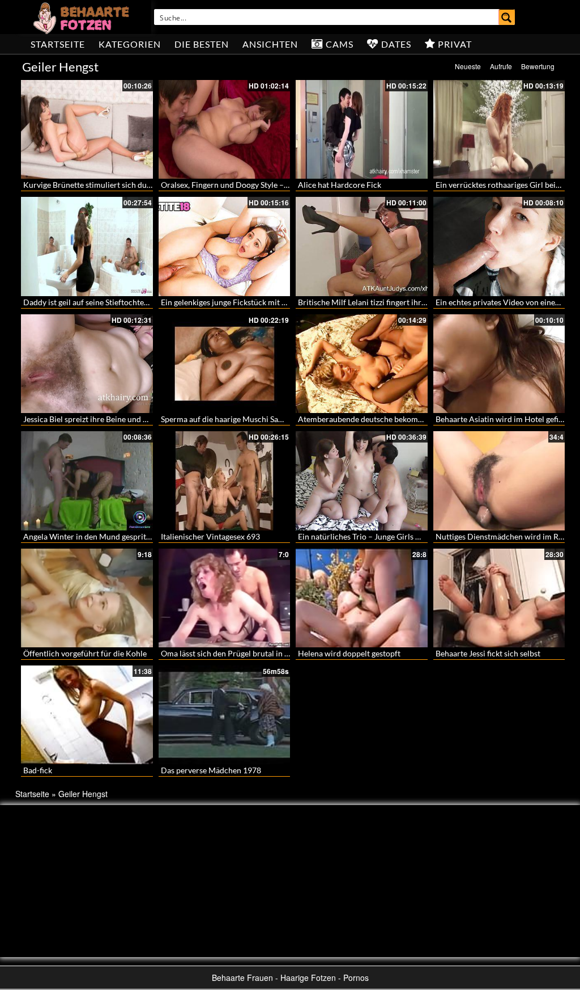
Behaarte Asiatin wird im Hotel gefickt (502, 419)
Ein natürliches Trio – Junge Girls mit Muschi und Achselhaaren (409, 536)
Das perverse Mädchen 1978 (211, 770)
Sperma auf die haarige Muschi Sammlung (234, 419)
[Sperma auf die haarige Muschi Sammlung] (225, 363)
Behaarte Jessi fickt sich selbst (488, 653)
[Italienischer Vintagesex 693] (225, 480)
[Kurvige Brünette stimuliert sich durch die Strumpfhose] (87, 129)
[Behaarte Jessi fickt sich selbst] (499, 598)
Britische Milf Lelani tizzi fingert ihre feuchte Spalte (387, 302)
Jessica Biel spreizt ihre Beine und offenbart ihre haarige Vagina (134, 419)
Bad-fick (37, 770)
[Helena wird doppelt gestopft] (362, 598)
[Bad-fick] (87, 713)
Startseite (58, 44)
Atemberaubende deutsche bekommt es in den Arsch (390, 419)
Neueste (468, 66)
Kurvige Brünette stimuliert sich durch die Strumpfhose (120, 184)
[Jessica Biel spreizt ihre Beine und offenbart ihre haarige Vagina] (87, 363)
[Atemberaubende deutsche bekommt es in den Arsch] (362, 363)
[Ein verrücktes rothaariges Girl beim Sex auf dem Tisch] (499, 129)
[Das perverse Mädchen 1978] (225, 713)
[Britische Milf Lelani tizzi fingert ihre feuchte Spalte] (362, 246)
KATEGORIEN (130, 44)
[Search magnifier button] (506, 17)
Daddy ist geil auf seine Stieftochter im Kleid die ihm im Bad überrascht (147, 302)
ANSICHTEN (270, 44)
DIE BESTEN (201, 44)
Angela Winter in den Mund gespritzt (87, 536)
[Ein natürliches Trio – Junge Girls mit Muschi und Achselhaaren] (362, 480)
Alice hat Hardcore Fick (339, 184)
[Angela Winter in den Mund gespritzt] (87, 480)
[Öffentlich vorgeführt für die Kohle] (87, 598)
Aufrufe (501, 66)
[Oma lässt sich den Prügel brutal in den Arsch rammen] (225, 598)
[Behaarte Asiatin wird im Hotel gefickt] (499, 363)
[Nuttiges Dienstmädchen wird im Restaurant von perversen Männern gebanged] (499, 480)
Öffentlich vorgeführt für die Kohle (85, 653)
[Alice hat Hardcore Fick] (362, 129)
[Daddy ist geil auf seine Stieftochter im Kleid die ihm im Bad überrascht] (87, 246)
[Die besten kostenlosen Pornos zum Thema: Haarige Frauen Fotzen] (83, 17)
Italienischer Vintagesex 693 (210, 536)
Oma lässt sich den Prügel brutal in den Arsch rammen (256, 653)
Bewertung (538, 66)
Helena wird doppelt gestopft (349, 653)
